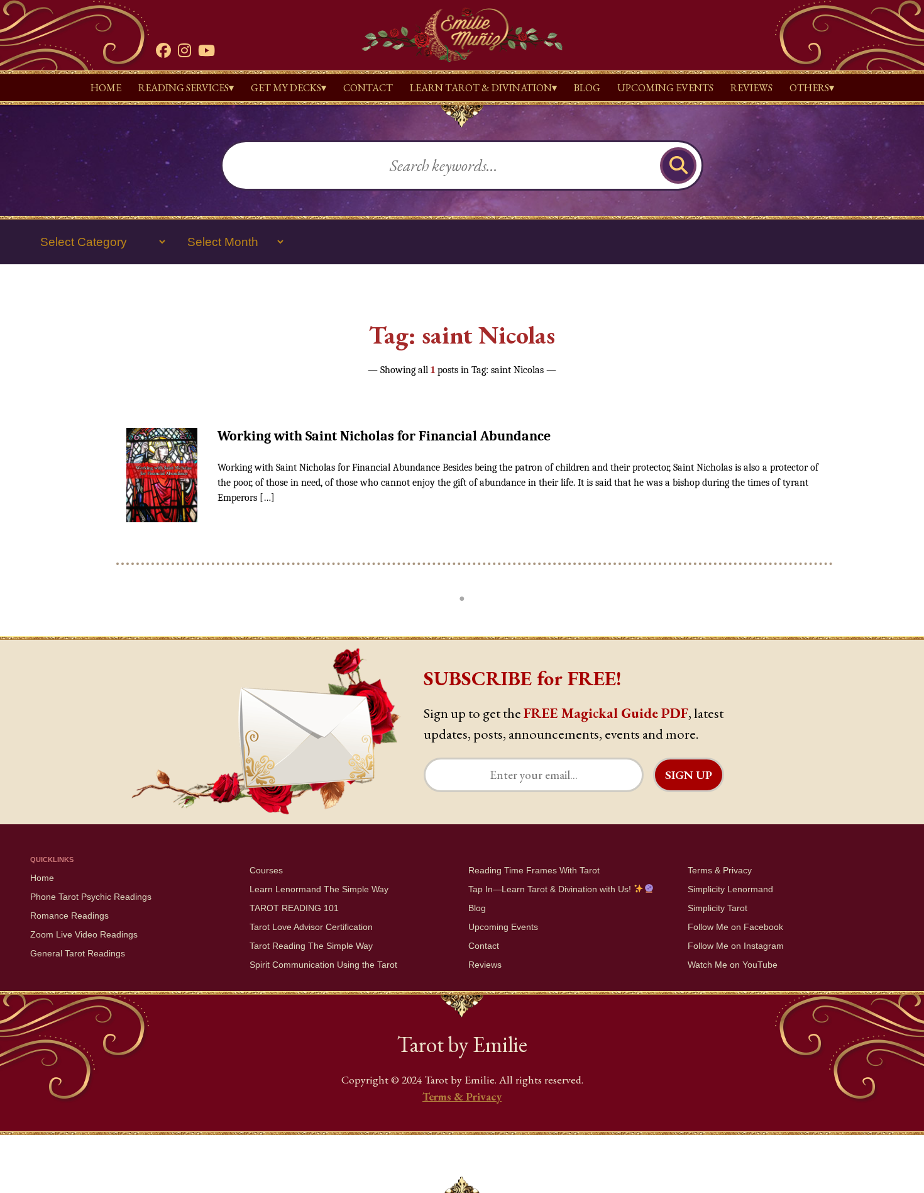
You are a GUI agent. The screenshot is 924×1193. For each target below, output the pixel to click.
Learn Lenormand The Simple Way (319, 889)
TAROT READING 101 (294, 908)
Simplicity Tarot (717, 908)
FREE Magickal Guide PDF (606, 712)
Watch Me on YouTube (733, 965)
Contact (368, 87)
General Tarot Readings (77, 953)
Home (106, 87)
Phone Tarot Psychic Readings (90, 897)
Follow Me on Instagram (736, 946)
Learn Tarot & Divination (481, 87)
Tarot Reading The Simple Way (311, 946)
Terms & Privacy (720, 870)
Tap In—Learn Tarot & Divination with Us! (551, 889)
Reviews (751, 87)
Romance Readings (69, 915)
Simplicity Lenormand (730, 889)
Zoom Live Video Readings (84, 934)
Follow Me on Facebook (735, 927)
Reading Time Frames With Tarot (534, 870)
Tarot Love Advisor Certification (311, 927)
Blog (587, 87)
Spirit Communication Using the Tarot (323, 965)
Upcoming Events (665, 87)
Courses (266, 870)
